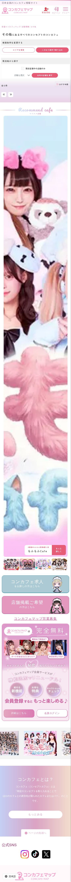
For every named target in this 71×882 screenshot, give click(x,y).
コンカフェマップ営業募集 (35, 618)
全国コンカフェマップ (11, 26)
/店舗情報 (25, 26)
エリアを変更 (18, 50)
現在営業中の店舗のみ (35, 68)
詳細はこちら (19, 713)
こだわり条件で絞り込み (52, 50)
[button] (29, 75)
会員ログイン (52, 713)
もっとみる (35, 814)
